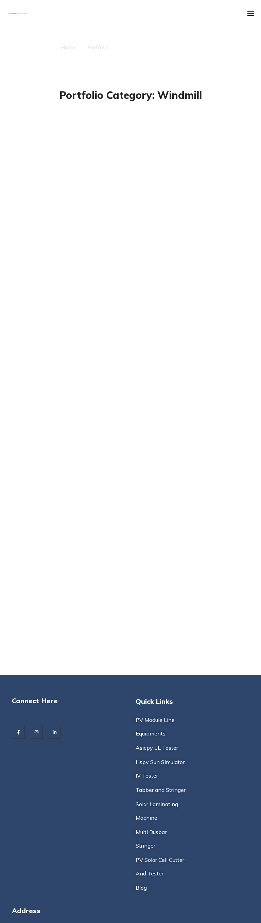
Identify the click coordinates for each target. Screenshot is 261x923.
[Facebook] (18, 732)
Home (68, 47)
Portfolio (98, 47)
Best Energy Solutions (214, 119)
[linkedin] (54, 732)
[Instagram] (36, 732)
